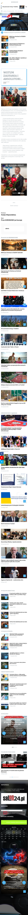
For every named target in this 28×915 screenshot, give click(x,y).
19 (23, 834)
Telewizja (11, 872)
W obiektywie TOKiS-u (7, 766)
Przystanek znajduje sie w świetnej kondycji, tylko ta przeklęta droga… (18, 594)
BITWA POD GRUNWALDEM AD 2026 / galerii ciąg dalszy (18, 613)
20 (1, 836)
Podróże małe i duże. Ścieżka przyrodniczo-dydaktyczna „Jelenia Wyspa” (18, 604)
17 (16, 834)
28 (5, 838)
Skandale (6, 872)
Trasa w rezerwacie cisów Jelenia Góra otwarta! (18, 663)
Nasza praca (7, 870)
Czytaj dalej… (15, 738)
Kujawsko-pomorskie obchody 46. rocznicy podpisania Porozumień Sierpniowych (12, 309)
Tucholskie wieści (8, 717)
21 (5, 836)
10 (16, 832)
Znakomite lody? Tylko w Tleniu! (10, 347)
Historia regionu (10, 762)
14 (5, 834)
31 (16, 838)
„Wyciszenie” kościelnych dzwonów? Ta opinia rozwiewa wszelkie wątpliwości (18, 685)
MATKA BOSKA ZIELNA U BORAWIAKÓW (16, 51)
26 (23, 836)
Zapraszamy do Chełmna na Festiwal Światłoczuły (16, 44)
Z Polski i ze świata (19, 717)
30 (12, 838)
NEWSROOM (17, 762)
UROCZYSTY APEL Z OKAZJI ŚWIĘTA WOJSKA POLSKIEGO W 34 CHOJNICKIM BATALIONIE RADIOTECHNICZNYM (18, 645)
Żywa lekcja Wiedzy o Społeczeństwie (11, 542)
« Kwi (2, 841)
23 (12, 836)
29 (9, 838)
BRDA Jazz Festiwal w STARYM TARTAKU (12, 252)
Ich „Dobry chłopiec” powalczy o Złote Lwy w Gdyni (18, 58)
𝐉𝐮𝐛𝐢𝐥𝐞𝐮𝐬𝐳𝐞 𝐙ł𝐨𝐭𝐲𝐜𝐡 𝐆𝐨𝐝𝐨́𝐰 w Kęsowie (10, 449)
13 (1, 834)
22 (9, 836)
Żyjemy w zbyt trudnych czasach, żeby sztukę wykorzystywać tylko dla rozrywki (13, 561)
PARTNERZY (5, 764)
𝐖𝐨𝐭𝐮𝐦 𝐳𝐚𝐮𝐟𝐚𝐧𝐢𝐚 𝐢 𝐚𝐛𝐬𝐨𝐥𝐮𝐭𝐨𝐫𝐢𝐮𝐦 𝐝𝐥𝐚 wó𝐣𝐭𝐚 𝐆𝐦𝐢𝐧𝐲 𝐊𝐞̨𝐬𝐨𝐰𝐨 (13, 468)
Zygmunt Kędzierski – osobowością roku (12, 580)
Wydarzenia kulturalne (17, 766)
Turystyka (19, 764)
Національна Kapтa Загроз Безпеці (11, 487)
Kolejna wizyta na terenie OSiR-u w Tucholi (12, 385)
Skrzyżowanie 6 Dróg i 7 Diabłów (10, 328)
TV (13, 717)
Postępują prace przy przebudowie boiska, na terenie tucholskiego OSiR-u (18, 694)
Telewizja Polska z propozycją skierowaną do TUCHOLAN (17, 634)
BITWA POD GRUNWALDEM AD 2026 (18, 621)
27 (1, 838)
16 (12, 834)
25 (20, 836)
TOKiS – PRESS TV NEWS (12, 21)
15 (9, 834)
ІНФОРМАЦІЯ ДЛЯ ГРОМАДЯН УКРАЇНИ (12, 505)
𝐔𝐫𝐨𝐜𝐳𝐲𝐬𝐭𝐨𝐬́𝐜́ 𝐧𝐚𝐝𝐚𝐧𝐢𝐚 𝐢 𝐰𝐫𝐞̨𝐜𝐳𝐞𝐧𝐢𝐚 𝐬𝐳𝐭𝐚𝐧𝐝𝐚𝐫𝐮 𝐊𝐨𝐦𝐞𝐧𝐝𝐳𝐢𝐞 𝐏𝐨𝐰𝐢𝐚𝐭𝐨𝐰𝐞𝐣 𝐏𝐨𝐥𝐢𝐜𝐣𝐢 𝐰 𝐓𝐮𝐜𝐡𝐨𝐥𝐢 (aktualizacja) (11, 429)
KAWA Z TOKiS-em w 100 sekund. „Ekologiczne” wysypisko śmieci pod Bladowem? (14, 876)
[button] (4, 733)
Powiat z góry (20, 870)
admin (4, 82)
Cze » (5, 841)
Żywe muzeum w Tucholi (8, 523)
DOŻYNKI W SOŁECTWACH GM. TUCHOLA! (12, 290)
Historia (4, 762)
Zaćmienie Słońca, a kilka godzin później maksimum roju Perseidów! (18, 675)
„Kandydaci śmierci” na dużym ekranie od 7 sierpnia (17, 653)
